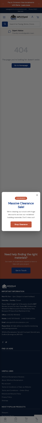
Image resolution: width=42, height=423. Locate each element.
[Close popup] (37, 195)
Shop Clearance (21, 224)
